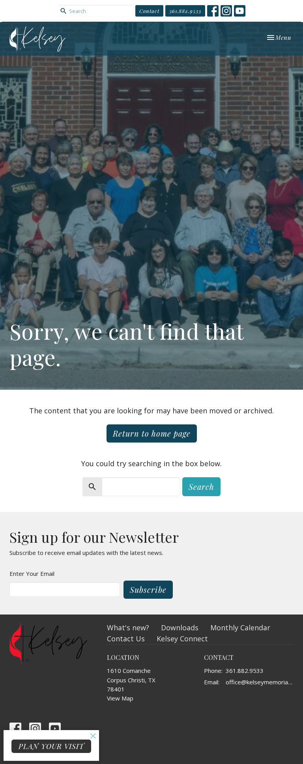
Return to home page (152, 433)
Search (201, 486)
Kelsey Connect (182, 638)
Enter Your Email (31, 573)
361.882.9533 (185, 10)
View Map (120, 698)
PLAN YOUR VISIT (51, 746)
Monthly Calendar (240, 627)
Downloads (179, 627)
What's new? (128, 627)
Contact (149, 10)
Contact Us (126, 638)
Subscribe (148, 589)
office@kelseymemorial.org (260, 682)
